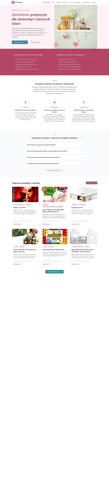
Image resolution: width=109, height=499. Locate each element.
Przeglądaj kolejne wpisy (53, 271)
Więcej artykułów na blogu (53, 170)
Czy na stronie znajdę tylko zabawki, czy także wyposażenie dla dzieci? (47, 151)
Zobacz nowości (90, 182)
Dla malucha (77, 2)
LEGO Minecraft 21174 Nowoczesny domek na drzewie (24, 250)
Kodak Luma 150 (76, 207)
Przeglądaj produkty (19, 42)
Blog (53, 2)
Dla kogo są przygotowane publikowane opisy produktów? (43, 157)
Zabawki (64, 2)
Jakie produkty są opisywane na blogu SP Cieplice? (41, 145)
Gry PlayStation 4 (19, 204)
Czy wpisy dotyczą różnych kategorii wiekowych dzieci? (43, 163)
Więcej (94, 2)
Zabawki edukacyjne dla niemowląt (53, 206)
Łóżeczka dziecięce (77, 246)
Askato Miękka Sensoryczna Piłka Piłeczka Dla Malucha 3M (53, 211)
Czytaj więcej (16, 224)
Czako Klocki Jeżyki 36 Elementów (53, 249)
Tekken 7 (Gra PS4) (19, 207)
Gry (70, 2)
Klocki (16, 246)
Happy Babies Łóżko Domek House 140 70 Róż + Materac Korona (82, 250)
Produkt (58, 2)
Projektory (82, 204)
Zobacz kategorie (35, 42)
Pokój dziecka (86, 2)
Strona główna (46, 2)
